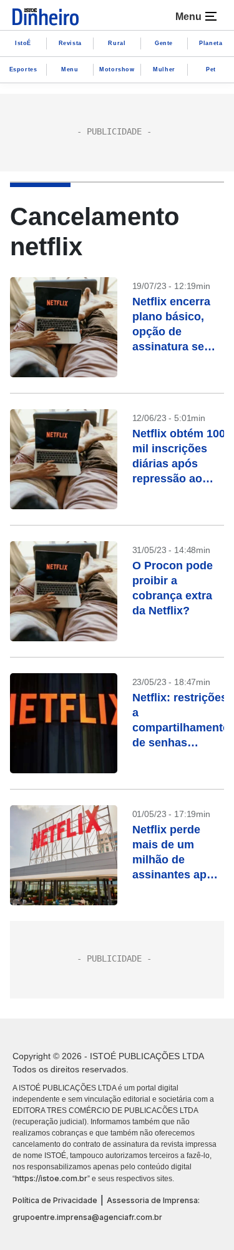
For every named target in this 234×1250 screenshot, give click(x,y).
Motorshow (116, 69)
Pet (211, 69)
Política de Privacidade (54, 1200)
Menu (69, 69)
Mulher (164, 69)
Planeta (210, 43)
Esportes (23, 69)
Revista (70, 43)
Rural (116, 43)
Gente (164, 43)
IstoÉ (23, 43)
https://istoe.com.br (51, 1178)
